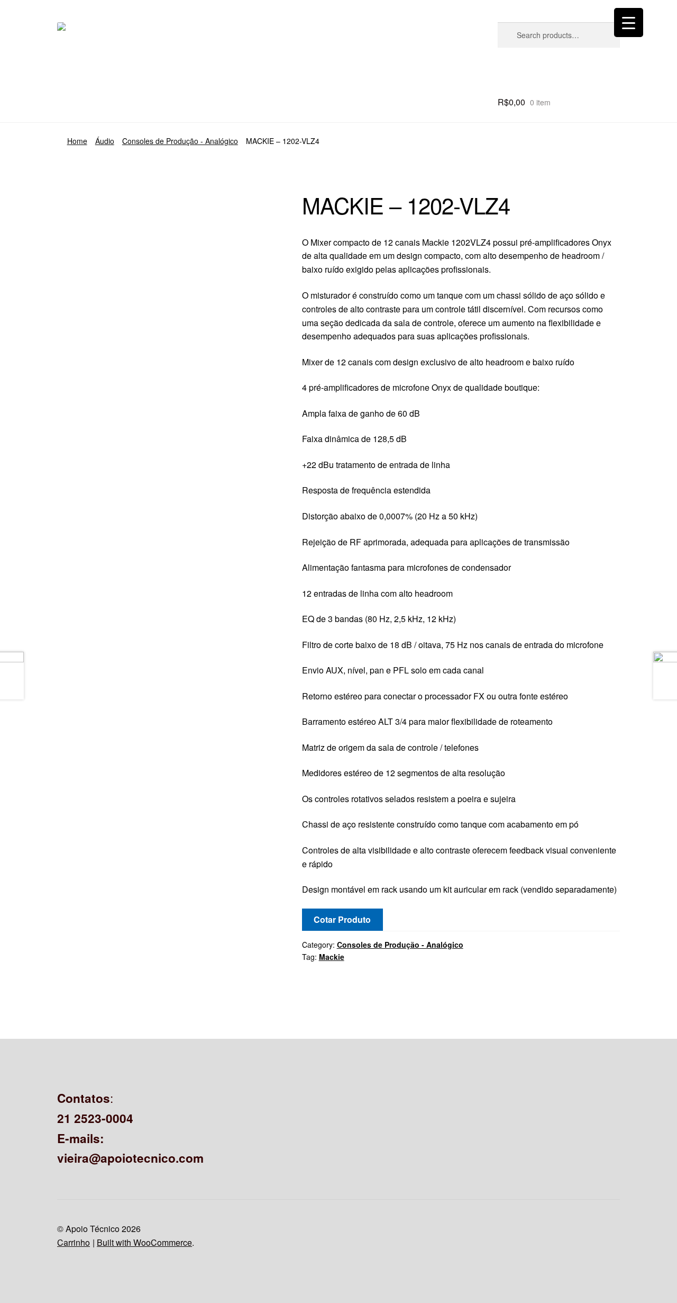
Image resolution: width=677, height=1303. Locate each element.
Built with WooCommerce (144, 1242)
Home (77, 141)
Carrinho (73, 1242)
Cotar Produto (342, 919)
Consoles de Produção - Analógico (180, 141)
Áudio (104, 141)
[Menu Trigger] (628, 22)
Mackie (331, 956)
